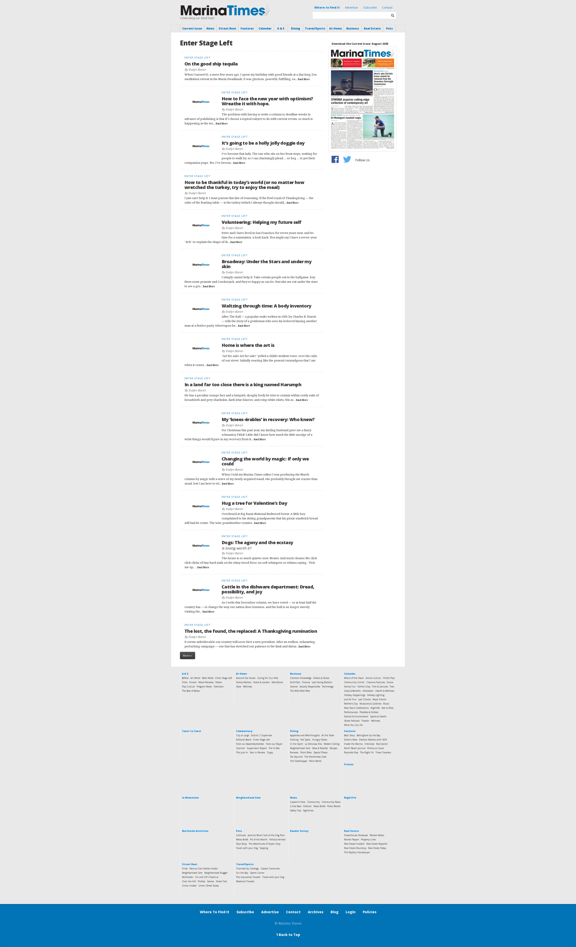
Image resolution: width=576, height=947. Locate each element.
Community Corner (354, 682)
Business (352, 28)
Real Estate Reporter (376, 843)
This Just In (242, 752)
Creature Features (375, 682)
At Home (335, 28)
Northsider (187, 877)
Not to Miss (387, 707)
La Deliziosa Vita (313, 743)
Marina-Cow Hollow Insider (203, 868)
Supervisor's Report (257, 748)
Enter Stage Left (223, 678)
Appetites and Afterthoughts (305, 735)
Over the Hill (189, 881)
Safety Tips (295, 810)
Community (313, 801)
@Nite (185, 678)
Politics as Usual (375, 748)
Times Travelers (383, 752)
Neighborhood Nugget (215, 872)
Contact (387, 7)
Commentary (244, 731)
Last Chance (364, 699)
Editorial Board (243, 739)
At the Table (328, 735)
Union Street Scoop (208, 885)
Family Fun (350, 686)
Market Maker (377, 835)
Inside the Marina (353, 743)
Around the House (245, 678)
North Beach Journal (354, 748)
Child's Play (388, 678)
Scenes (210, 881)
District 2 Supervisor (261, 735)
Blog (334, 912)
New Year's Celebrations (356, 707)
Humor (193, 682)
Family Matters (243, 682)
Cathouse (241, 835)
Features (247, 28)
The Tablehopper (298, 761)
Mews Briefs (242, 839)
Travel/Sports (315, 28)
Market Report (351, 839)
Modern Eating (331, 743)
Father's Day (364, 686)
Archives (315, 912)
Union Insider (189, 885)
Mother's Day (351, 703)
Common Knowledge (300, 678)
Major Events (379, 699)
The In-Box (274, 748)
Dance (390, 682)
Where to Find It (327, 7)
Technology (327, 686)
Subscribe (370, 7)
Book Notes (208, 678)
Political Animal (277, 839)
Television (219, 686)
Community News (331, 801)
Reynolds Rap (351, 752)
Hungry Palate (319, 739)
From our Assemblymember (250, 743)
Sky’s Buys (241, 843)
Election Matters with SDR (373, 739)
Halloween (368, 690)
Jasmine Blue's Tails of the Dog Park (266, 835)
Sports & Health (378, 716)
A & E (280, 28)
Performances (351, 712)
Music (386, 703)
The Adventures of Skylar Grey (264, 843)
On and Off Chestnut (206, 877)
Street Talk (221, 881)
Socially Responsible (309, 686)
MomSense (277, 682)
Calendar (265, 28)
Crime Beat (296, 806)
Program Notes (204, 686)
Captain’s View (297, 801)
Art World (195, 678)
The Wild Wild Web (300, 690)
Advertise (351, 7)
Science (294, 686)
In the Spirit (296, 743)
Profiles (201, 881)
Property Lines (368, 839)
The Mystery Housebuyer (357, 852)
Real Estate (372, 28)
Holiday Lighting (375, 695)
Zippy (270, 752)
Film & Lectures (380, 686)
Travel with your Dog (247, 848)
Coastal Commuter (270, 868)
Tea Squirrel (296, 756)
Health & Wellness (384, 690)
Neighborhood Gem (300, 748)
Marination (382, 743)
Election (307, 806)
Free (392, 686)
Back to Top (287, 934)
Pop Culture (188, 686)
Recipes (333, 748)
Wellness (247, 686)
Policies (369, 912)
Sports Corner (257, 872)
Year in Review (257, 752)
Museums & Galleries (370, 703)
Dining (295, 28)
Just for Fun (350, 699)
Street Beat (227, 28)
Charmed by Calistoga (247, 868)
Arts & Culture (373, 678)
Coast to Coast (191, 731)
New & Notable (320, 748)
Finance (306, 682)
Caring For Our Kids (267, 678)
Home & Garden (261, 682)
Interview (369, 743)
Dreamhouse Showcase (356, 835)
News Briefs (319, 806)
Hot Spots (305, 739)
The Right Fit (367, 752)
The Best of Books (191, 690)
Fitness (348, 764)
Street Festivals (352, 720)
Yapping (264, 848)
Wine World (315, 761)
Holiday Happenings (354, 695)
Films (184, 682)
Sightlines (308, 810)
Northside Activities (195, 831)
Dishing (294, 739)
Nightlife (375, 707)
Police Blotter (334, 806)
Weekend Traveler (245, 881)
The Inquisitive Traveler (248, 877)
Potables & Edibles (369, 712)
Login (351, 912)
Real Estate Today (377, 848)
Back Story (349, 735)
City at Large (242, 735)
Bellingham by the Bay (368, 735)
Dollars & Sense (321, 678)
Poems (218, 682)
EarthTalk (295, 682)
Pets (389, 28)
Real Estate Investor (354, 843)
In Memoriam (190, 797)
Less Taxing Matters (322, 682)
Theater (365, 720)
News (210, 28)
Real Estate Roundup (355, 848)
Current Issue (192, 28)
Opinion (240, 748)
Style (238, 686)
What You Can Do (353, 725)
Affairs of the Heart (354, 678)
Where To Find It (214, 912)
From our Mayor (274, 743)
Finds (185, 868)
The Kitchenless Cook (315, 756)
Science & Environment (356, 716)
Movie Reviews (206, 682)
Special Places (320, 752)
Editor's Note (350, 739)
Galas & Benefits (352, 690)
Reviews (294, 752)
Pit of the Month (259, 839)
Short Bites (306, 752)
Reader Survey (299, 831)
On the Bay (242, 872)
